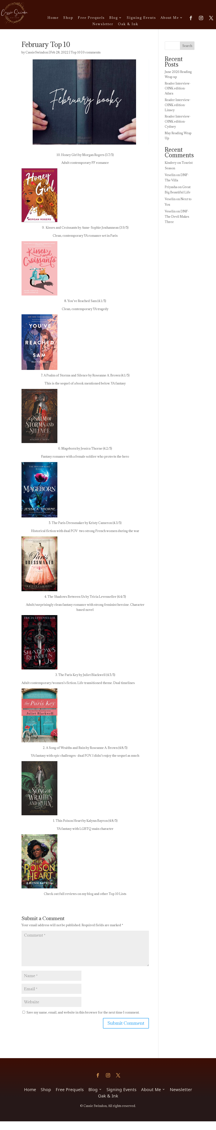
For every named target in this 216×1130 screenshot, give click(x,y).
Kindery (171, 163)
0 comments (92, 52)
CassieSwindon (37, 52)
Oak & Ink (128, 24)
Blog (113, 18)
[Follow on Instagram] (201, 18)
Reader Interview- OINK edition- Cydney (178, 121)
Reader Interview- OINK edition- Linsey (178, 105)
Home (53, 18)
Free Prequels (91, 18)
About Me (170, 18)
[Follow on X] (211, 18)
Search (187, 46)
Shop (68, 18)
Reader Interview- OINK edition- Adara (178, 88)
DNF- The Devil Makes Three (177, 216)
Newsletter (102, 24)
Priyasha (171, 187)
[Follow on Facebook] (191, 18)
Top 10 (76, 52)
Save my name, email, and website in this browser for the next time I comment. (82, 1012)
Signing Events (141, 18)
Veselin (170, 175)
